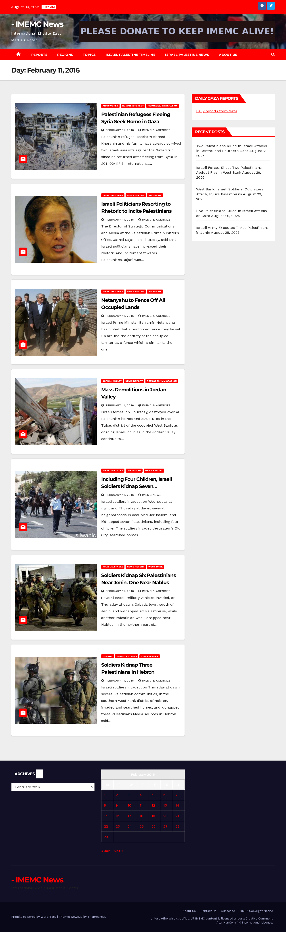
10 (129, 805)
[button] (273, 54)
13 (165, 805)
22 (106, 826)
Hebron (108, 656)
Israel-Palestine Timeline (131, 55)
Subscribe (228, 911)
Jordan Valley (112, 381)
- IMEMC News (37, 24)
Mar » (118, 851)
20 (165, 816)
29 (106, 837)
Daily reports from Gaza (216, 111)
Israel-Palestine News (187, 55)
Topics (89, 55)
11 (141, 805)
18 (141, 816)
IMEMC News (152, 494)
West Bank (155, 566)
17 (129, 816)
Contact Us (208, 911)
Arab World (110, 105)
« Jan (105, 851)
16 (117, 816)
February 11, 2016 (120, 130)
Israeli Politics (113, 195)
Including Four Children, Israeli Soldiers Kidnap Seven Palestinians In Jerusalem (136, 486)
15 (105, 816)
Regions (65, 55)
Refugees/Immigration (163, 105)
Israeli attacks (113, 470)
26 (153, 826)
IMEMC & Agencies (156, 130)
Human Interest (133, 105)
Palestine (155, 195)
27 (165, 826)
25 (142, 826)
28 (177, 826)
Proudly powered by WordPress (34, 916)
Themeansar (96, 916)
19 (153, 816)
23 (118, 826)
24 (130, 826)
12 (153, 805)
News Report (136, 195)
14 (177, 805)
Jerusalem (134, 470)
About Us (228, 55)
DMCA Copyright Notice (256, 911)
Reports (39, 55)
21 (177, 816)
